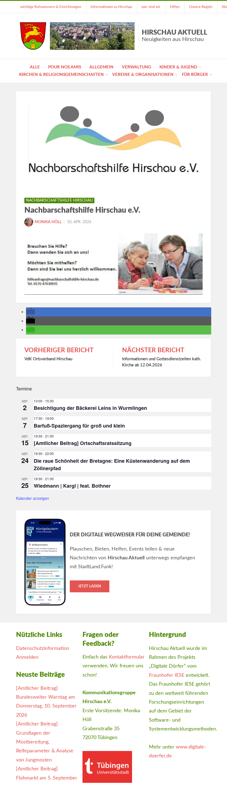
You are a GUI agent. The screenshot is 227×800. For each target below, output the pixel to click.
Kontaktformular (127, 657)
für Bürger (195, 75)
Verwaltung (136, 67)
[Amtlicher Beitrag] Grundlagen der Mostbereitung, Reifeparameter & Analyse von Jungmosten (44, 742)
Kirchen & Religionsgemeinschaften (61, 75)
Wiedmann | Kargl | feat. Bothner (72, 485)
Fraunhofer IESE (166, 675)
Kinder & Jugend (178, 67)
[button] (30, 311)
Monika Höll (48, 222)
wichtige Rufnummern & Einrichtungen (50, 7)
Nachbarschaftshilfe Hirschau (59, 200)
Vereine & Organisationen (143, 75)
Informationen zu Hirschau (111, 7)
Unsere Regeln (200, 7)
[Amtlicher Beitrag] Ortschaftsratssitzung (82, 443)
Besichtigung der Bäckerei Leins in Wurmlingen (90, 407)
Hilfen (175, 7)
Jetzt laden (89, 586)
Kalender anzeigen (32, 498)
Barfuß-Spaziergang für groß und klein (79, 425)
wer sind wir (151, 7)
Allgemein (101, 67)
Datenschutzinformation (42, 648)
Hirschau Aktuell (174, 35)
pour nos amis (64, 67)
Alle (35, 67)
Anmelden (27, 657)
